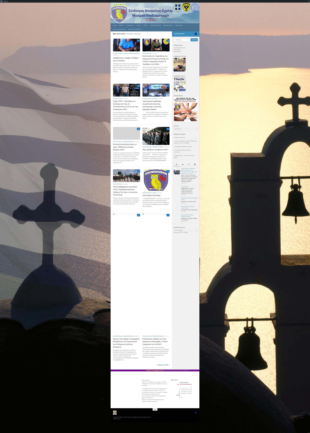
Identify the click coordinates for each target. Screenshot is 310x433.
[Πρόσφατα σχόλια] (189, 164)
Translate (185, 232)
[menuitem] (1, 1)
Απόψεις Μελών (117, 53)
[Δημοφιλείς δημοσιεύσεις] (183, 164)
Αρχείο (138, 25)
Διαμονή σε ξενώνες (180, 137)
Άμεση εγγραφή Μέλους (119, 29)
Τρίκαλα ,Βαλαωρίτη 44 (179, 47)
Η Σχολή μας (129, 25)
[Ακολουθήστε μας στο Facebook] (196, 34)
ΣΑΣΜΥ (121, 25)
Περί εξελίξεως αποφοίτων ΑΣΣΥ (155, 150)
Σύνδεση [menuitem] (5, 1)
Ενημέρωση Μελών (134, 53)
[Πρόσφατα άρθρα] (177, 164)
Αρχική (115, 25)
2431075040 (177, 49)
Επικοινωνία (179, 25)
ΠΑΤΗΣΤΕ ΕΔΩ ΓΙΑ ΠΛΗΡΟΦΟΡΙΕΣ (122, 370)
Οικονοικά (193, 171)
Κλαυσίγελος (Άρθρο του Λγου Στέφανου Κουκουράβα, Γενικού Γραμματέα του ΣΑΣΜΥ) (155, 341)
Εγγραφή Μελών (167, 25)
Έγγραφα (154, 98)
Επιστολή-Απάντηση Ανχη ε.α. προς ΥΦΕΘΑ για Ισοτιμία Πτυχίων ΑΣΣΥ (125, 147)
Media (145, 25)
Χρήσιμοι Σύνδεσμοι (155, 25)
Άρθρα (154, 192)
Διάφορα (125, 53)
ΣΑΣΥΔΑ (191, 173)
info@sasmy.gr (177, 51)
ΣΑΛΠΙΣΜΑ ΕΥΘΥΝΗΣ (151, 195)
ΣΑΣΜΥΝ (183, 173)
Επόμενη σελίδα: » (163, 365)
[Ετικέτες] (195, 164)
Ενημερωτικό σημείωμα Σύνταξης (183, 146)
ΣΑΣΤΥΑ (187, 173)
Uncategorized (185, 168)
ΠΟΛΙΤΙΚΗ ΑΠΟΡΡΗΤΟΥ (135, 29)
